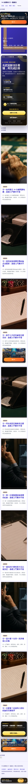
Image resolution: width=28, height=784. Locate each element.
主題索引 (3, 769)
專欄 (10, 5)
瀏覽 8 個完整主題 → (8, 50)
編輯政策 (10, 769)
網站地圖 (22, 769)
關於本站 (16, 769)
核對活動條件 (14, 117)
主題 (6, 5)
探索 (2, 5)
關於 (14, 5)
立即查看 (21, 780)
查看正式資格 (14, 733)
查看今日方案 (14, 112)
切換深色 (19, 5)
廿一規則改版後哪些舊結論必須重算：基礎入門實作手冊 (13, 263)
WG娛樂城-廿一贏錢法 (9, 2)
